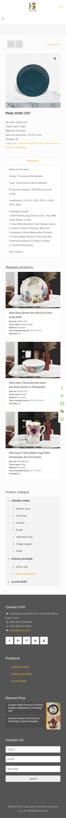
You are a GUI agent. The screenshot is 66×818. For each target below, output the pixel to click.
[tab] (33, 161)
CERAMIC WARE (20, 500)
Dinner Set (22, 566)
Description (33, 160)
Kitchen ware (23, 508)
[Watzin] (33, 7)
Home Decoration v (49, 143)
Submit (33, 778)
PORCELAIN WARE (16, 147)
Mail (62, 403)
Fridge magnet (24, 544)
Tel (62, 396)
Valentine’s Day (24, 537)
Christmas (21, 515)
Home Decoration (28, 143)
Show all (54, 44)
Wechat (62, 411)
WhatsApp (62, 419)
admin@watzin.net (19, 630)
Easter (19, 529)
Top (62, 388)
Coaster (20, 522)
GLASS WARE (19, 581)
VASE (19, 551)
